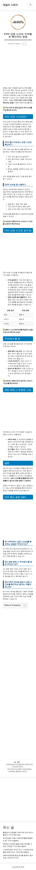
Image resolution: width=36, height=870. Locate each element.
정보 (18, 762)
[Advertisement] (18, 68)
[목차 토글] (24, 605)
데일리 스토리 (10, 4)
